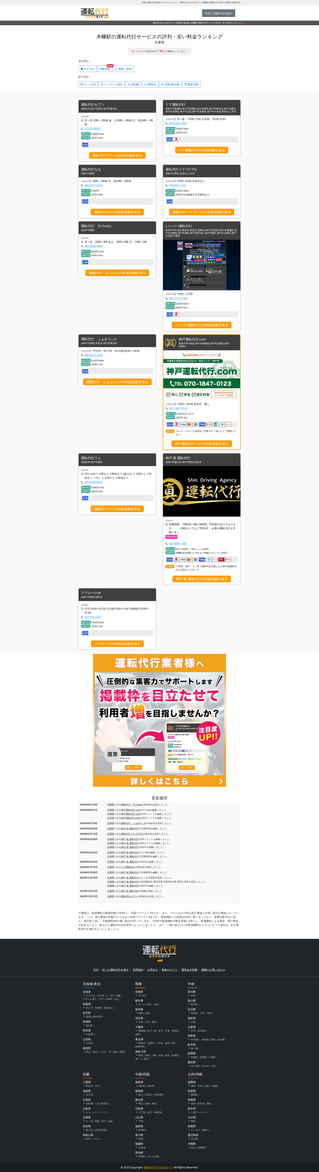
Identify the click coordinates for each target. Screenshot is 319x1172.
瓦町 (140, 1138)
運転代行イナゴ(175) (180, 169)
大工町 (141, 995)
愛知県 (192, 1062)
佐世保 (201, 1103)
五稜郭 (108, 999)
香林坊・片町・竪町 (201, 1013)
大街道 (141, 1147)
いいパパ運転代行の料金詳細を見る (201, 325)
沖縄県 (192, 1144)
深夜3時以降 (171, 84)
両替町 (203, 1057)
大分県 (192, 1117)
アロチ (96, 1138)
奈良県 (87, 1126)
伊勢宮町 (158, 1094)
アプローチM (91, 593)
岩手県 (87, 1013)
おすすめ (89, 69)
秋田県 (87, 1030)
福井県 (192, 1018)
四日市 (89, 1085)
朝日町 (141, 1085)
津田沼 (175, 1030)
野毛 (140, 1055)
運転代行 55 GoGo (96, 226)
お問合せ (152, 970)
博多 (193, 1085)
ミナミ (96, 1112)
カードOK (89, 84)
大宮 (140, 1021)
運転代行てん (91, 458)
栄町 (137, 1034)
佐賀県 (192, 1091)
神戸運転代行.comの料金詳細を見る (202, 443)
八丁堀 (141, 1112)
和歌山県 (88, 1135)
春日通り (202, 1030)
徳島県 (139, 1126)
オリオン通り (145, 1004)
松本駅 (221, 1039)
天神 (206, 1085)
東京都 (139, 1039)
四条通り (90, 1103)
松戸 (149, 1030)
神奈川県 (140, 1051)
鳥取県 (139, 1082)
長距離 (134, 84)
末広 (116, 999)
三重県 (87, 1082)
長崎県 (192, 1100)
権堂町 (205, 1039)
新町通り (108, 1007)
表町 (154, 1103)
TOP (96, 970)
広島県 (139, 1108)
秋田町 (141, 1129)
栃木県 (139, 1000)
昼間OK (151, 84)
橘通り (205, 1129)
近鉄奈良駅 (100, 1129)
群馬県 (139, 1009)
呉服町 (194, 1057)
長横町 (98, 1007)
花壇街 (150, 1043)
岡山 (140, 1103)
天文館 (194, 1138)
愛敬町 (194, 1094)
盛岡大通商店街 (94, 1016)
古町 (193, 995)
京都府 (87, 1100)
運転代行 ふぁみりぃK (98, 339)
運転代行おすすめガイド (164, 22)
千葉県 (139, 1027)
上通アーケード (199, 1112)
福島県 (87, 1048)
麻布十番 (170, 1043)
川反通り (90, 1034)
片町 (193, 1021)
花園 (118, 995)
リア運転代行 (175, 105)
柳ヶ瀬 (194, 1048)
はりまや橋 (153, 1156)
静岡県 (192, 1053)
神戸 (104, 1121)
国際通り (202, 1147)
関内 (147, 1055)
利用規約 (138, 970)
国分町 (89, 1025)
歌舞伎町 (140, 1046)
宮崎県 (192, 1126)
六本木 (159, 1043)
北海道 (87, 992)
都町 (193, 1121)
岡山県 (139, 1100)
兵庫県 (179, 22)
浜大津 (89, 1094)
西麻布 (141, 1043)
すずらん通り (90, 999)
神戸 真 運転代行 (177, 458)
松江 (140, 1094)
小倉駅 (214, 1085)
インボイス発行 (113, 84)
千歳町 (212, 1057)
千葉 (167, 1030)
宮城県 (87, 1021)
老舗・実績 (125, 69)
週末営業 (192, 84)
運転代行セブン (92, 105)
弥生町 (150, 1085)
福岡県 (192, 1082)
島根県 (139, 1091)
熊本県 (192, 1108)
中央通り (195, 1039)
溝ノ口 (138, 1058)
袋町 (213, 1039)
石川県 (192, 1009)
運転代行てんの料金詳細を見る (117, 508)
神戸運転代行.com (192, 339)
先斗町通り (103, 1103)
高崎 (147, 1013)
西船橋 (141, 1030)
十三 (104, 1112)
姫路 (97, 1121)
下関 (140, 1121)
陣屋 (122, 1051)
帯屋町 (141, 1156)
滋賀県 (87, 1091)
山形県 (87, 1039)
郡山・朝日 (92, 1051)
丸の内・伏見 (209, 1065)
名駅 (197, 1065)
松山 (193, 1147)
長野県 (192, 1036)
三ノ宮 (89, 1121)
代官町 (148, 1094)
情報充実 (106, 68)
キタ (88, 1112)
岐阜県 (192, 1044)
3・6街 (110, 995)
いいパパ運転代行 (178, 226)
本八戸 (89, 1007)
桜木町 (194, 1004)
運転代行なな (91, 169)
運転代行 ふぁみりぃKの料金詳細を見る (117, 382)
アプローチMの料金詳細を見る (117, 643)
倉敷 (147, 1103)
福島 (115, 1051)
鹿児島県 (193, 1135)
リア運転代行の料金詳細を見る (201, 150)
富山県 (192, 1000)
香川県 (139, 1135)
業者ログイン (170, 970)
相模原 (175, 1055)
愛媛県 (139, 1144)
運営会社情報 (189, 970)
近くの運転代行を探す (115, 970)
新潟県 (192, 992)
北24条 (101, 995)
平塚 (160, 1055)
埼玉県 (139, 1018)
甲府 (193, 1030)
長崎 (193, 1103)
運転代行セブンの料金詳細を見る (117, 155)
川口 (147, 1021)
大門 (101, 999)
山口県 (139, 1117)
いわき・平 (105, 1051)
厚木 (167, 1055)
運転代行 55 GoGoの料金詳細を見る (117, 273)
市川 (160, 1030)
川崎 (154, 1055)
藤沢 (146, 1058)
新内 (88, 1138)
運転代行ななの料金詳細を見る (117, 212)
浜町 (209, 1103)
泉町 (156, 1004)
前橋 (140, 1013)
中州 (200, 1085)
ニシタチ (195, 1129)
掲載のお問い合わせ (213, 970)
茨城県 (139, 992)
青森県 (87, 1004)
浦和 (154, 1021)
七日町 (89, 1043)
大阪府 (87, 1108)
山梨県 (192, 1027)
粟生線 (186, 22)
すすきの (90, 995)
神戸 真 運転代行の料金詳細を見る (202, 579)
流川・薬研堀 (154, 1112)
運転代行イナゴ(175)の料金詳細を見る (201, 212)
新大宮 (89, 1129)
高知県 (139, 1152)
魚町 (110, 1121)
